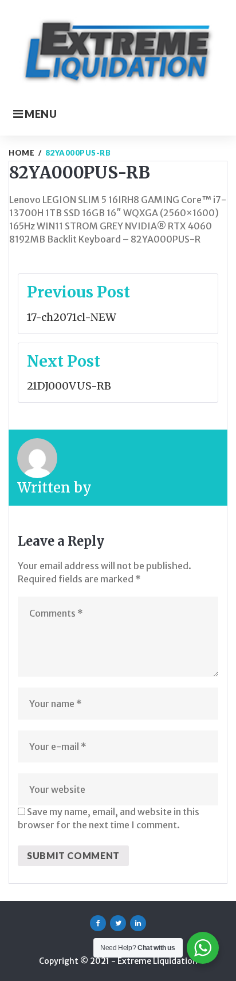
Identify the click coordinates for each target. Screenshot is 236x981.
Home (21, 152)
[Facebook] (98, 923)
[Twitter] (118, 923)
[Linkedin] (138, 923)
